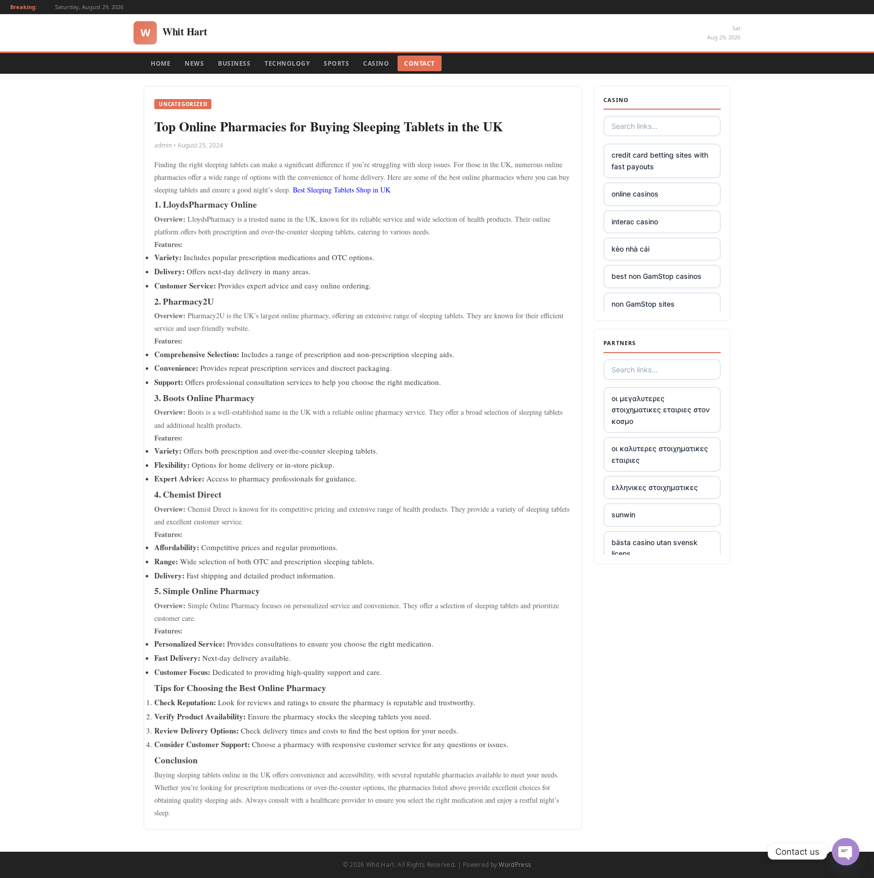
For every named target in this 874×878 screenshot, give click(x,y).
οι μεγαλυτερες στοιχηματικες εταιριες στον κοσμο (660, 409)
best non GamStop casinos (656, 276)
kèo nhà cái (630, 249)
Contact (419, 63)
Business (234, 63)
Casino (376, 63)
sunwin (623, 514)
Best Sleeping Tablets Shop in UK (341, 189)
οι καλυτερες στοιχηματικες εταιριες (659, 454)
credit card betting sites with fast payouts (659, 160)
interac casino (634, 221)
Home (160, 63)
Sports (336, 63)
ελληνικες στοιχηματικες (654, 487)
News (194, 63)
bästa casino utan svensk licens (654, 548)
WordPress (515, 864)
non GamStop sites (643, 304)
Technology (287, 63)
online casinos (635, 193)
